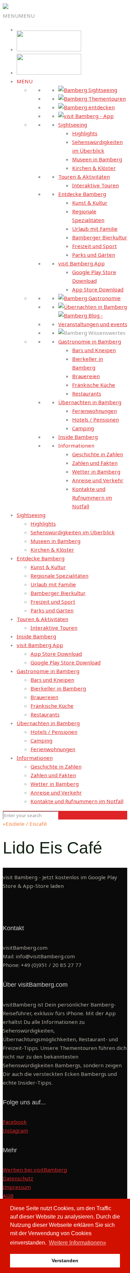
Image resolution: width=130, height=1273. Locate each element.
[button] (19, 15)
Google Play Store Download (66, 662)
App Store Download (97, 289)
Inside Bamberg (78, 436)
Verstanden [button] (65, 1260)
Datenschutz (18, 1178)
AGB (8, 1195)
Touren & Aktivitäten (84, 176)
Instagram (15, 1130)
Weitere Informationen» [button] (77, 1243)
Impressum (17, 1186)
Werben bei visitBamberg (35, 1169)
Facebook (15, 1121)
